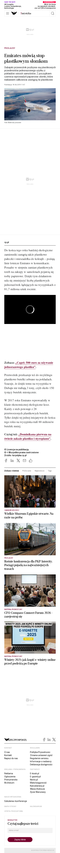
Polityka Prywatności (40, 752)
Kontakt (8, 755)
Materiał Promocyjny (13, 656)
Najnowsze (39, 471)
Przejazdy (9, 48)
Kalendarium (36, 806)
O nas (7, 752)
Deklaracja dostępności (41, 764)
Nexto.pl (34, 779)
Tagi (50, 471)
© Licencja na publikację (16, 449)
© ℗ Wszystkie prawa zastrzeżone (21, 452)
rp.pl (6, 242)
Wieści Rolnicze (37, 789)
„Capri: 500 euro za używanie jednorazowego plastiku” (28, 364)
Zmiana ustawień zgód (41, 755)
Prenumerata (10, 779)
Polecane (26, 471)
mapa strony (10, 806)
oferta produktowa (13, 811)
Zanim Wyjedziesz (11, 510)
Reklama (8, 773)
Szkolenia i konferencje (15, 801)
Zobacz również (11, 471)
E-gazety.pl (35, 776)
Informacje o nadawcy (41, 761)
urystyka (25, 13)
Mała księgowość (38, 783)
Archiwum (9, 783)
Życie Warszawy (38, 792)
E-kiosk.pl (34, 773)
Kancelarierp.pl (37, 786)
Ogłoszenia (9, 776)
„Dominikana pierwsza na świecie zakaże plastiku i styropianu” (27, 436)
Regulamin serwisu (39, 758)
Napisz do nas (11, 758)
